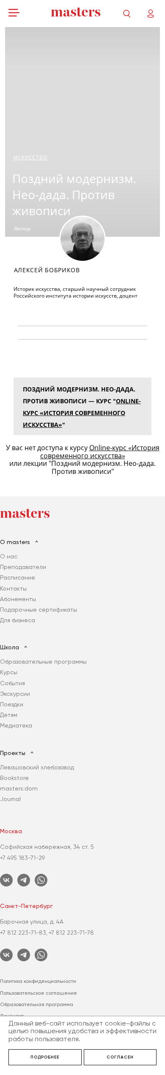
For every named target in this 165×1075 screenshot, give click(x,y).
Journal (10, 799)
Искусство (31, 157)
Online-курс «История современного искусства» (82, 413)
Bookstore (14, 777)
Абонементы (18, 599)
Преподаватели (23, 566)
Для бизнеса (17, 620)
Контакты (13, 588)
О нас (8, 556)
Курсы (8, 672)
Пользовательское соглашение (38, 993)
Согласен (120, 1057)
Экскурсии (15, 693)
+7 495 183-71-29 (22, 857)
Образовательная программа (36, 1004)
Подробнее (44, 1057)
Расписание (17, 577)
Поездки (11, 704)
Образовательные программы (43, 661)
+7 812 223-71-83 (23, 932)
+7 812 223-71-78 (71, 932)
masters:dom (19, 788)
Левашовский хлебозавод (37, 767)
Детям (8, 714)
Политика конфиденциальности (38, 981)
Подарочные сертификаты (38, 609)
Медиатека (16, 725)
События (12, 683)
